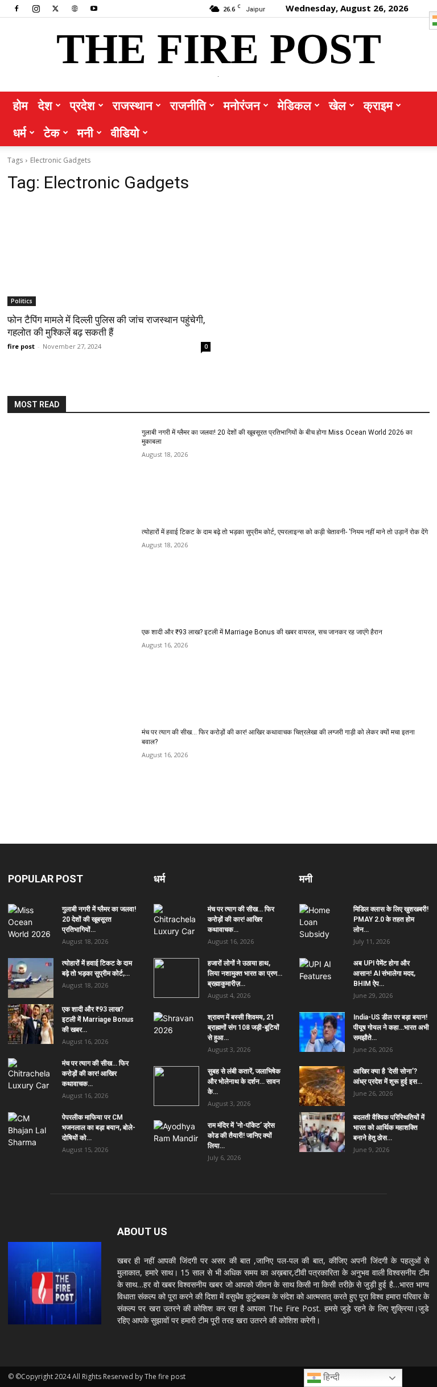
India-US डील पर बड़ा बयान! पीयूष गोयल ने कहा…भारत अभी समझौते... (391, 1027)
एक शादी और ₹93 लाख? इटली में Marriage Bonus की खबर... (98, 1019)
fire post (21, 346)
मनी (85, 133)
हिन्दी (330, 1377)
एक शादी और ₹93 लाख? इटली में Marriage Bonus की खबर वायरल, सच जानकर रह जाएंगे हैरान (262, 632)
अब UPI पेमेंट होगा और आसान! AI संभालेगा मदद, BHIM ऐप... (384, 973)
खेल (337, 105)
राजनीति (188, 105)
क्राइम (378, 105)
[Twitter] (55, 8)
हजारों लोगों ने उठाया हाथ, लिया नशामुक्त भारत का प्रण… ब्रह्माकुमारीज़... (245, 973)
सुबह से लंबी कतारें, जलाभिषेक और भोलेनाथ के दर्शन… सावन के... (244, 1081)
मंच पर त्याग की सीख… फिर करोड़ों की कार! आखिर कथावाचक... (95, 1073)
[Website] (74, 8)
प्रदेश (82, 105)
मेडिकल (294, 105)
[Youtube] (93, 8)
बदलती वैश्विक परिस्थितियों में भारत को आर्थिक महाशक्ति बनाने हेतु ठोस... (388, 1127)
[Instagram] (35, 8)
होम (20, 105)
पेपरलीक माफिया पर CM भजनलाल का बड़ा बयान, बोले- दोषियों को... (98, 1127)
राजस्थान (132, 105)
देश (45, 105)
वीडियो (125, 133)
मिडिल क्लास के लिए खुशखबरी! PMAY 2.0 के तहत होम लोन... (390, 919)
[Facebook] (16, 8)
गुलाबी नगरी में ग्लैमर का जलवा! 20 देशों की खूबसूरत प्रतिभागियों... (99, 919)
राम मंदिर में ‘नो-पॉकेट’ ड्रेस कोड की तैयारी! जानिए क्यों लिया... (241, 1135)
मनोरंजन (242, 105)
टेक (52, 133)
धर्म (19, 133)
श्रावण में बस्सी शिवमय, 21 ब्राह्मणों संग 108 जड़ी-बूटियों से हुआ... (243, 1027)
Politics (21, 301)
